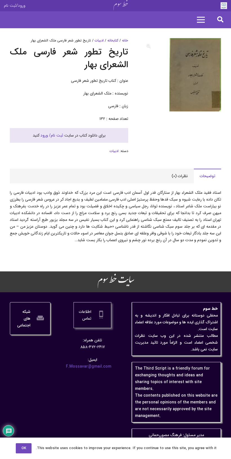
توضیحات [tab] (207, 176)
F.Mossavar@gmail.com (88, 366)
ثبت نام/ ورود (52, 135)
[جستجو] (220, 19)
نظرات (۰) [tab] (180, 176)
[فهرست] (201, 20)
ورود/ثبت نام (14, 6)
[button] (149, 46)
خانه (125, 40)
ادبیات (99, 40)
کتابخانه (112, 40)
